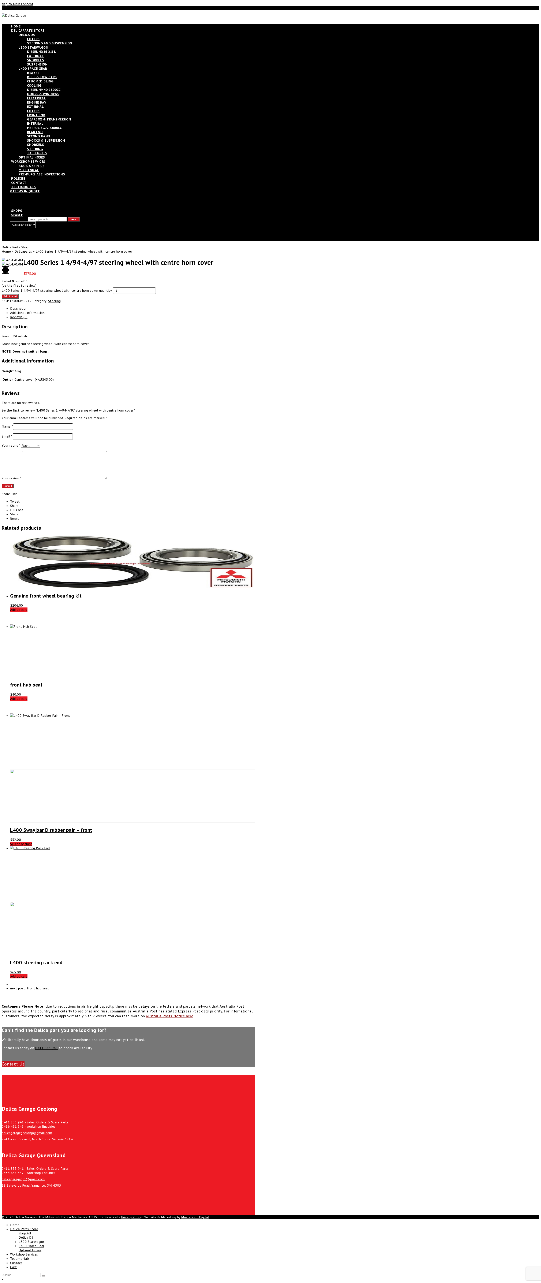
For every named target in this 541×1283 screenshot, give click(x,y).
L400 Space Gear (31, 1246)
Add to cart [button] (18, 609)
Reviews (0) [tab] (18, 317)
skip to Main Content (17, 4)
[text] (128, 347)
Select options (21, 844)
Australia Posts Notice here (169, 1016)
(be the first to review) (19, 285)
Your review (12, 478)
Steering (54, 301)
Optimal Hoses (30, 1250)
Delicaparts (23, 251)
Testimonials (20, 1258)
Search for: (18, 219)
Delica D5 (26, 1237)
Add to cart (10, 296)
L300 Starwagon (31, 1241)
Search (74, 219)
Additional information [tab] (27, 312)
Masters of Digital (195, 1217)
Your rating (11, 445)
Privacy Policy (131, 1217)
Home (6, 251)
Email (7, 436)
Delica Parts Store (24, 1229)
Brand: (7, 336)
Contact (16, 1263)
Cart (13, 1267)
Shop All (25, 1233)
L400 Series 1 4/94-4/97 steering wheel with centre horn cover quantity (57, 290)
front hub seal (29, 988)
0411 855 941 (46, 1048)
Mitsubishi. (20, 336)
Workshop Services (24, 1254)
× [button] (3, 1279)
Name (7, 426)
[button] (15, 501)
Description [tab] (18, 308)
